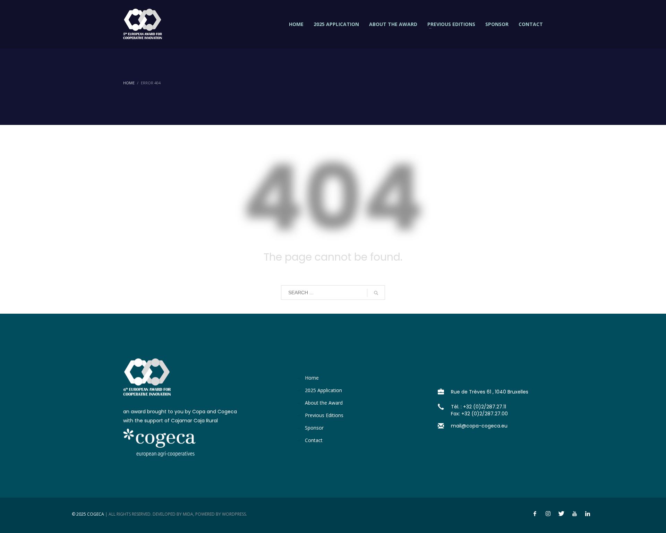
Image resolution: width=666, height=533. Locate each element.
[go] (376, 293)
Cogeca (95, 514)
